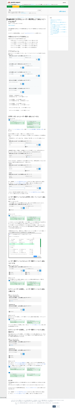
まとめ (51, 34)
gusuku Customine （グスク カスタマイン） (25, 17)
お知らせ (22, 6)
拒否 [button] (58, 406)
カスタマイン (33, 4)
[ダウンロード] (35, 197)
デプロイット (49, 4)
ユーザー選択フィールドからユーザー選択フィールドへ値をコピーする (58, 27)
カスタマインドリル (37, 17)
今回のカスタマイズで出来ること (56, 19)
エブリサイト (19, 4)
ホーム (9, 6)
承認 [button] (54, 406)
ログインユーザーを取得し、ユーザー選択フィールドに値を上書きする (58, 30)
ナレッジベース (16, 6)
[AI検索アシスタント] (38, 10)
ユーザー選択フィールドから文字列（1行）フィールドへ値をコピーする (58, 25)
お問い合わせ (62, 11)
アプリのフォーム (53, 21)
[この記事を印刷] (15, 21)
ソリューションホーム (12, 17)
